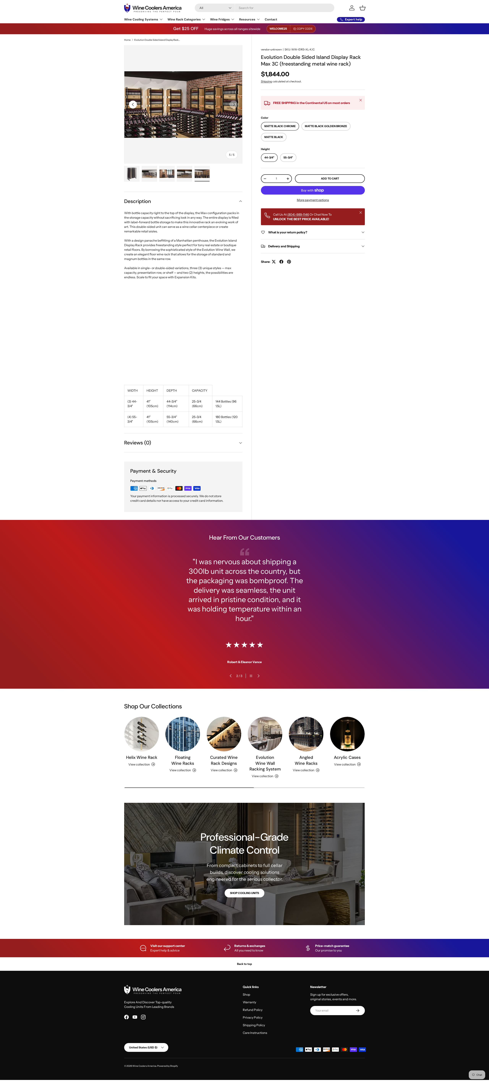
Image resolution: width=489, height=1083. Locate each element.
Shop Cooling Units (244, 893)
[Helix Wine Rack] (141, 734)
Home (127, 39)
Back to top (244, 964)
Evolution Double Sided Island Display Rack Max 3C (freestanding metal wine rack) (157, 39)
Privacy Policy (252, 1017)
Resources (247, 19)
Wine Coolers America (144, 1065)
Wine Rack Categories (184, 19)
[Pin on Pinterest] (289, 261)
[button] (362, 8)
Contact (271, 19)
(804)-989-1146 (298, 214)
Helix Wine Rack (141, 757)
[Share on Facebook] (281, 261)
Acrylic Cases (347, 757)
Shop (246, 994)
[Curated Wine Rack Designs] (224, 734)
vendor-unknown (271, 49)
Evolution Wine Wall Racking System (265, 763)
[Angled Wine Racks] (306, 734)
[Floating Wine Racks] (182, 734)
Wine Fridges (220, 19)
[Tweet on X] (274, 261)
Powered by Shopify (167, 1065)
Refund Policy (252, 1010)
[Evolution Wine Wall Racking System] (265, 734)
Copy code (305, 28)
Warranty (249, 1002)
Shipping (266, 81)
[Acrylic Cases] (347, 734)
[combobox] (264, 8)
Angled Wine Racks (306, 760)
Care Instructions (255, 1033)
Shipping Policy (254, 1025)
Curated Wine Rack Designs (224, 760)
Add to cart (330, 178)
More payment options (313, 200)
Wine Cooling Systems (141, 19)
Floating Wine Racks (182, 760)
